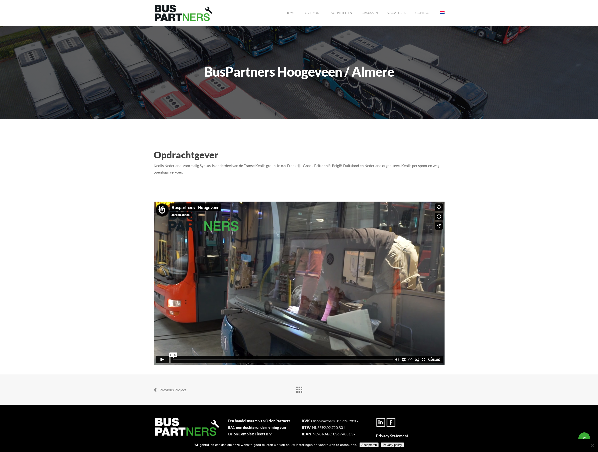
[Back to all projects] (299, 388)
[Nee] (592, 445)
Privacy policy (392, 445)
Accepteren (369, 445)
